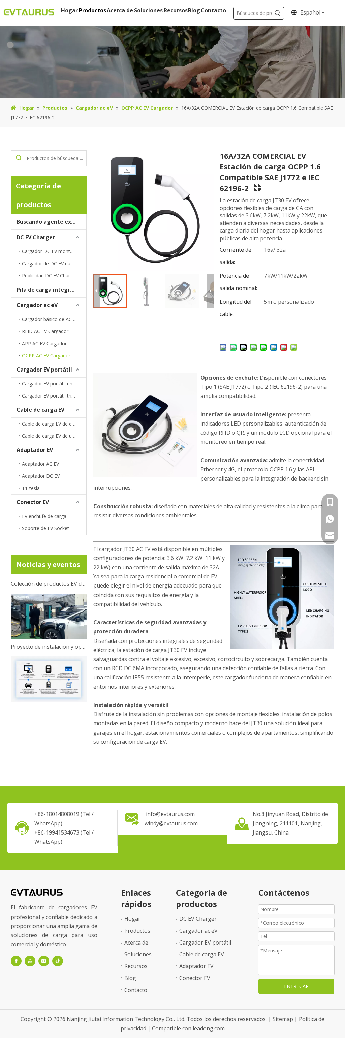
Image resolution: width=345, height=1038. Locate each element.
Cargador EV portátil (44, 369)
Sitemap (283, 1019)
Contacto (135, 990)
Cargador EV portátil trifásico (53, 395)
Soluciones (138, 954)
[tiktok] (57, 961)
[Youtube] (30, 961)
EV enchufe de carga (44, 516)
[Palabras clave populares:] (278, 13)
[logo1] (37, 891)
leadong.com (209, 1028)
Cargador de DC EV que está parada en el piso (54, 263)
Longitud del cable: (235, 308)
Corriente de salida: (235, 256)
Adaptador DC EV (41, 476)
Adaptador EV (35, 450)
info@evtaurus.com (170, 814)
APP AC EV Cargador (44, 343)
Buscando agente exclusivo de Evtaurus (51, 221)
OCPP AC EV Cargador (46, 355)
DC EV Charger (36, 237)
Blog (130, 978)
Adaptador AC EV (40, 464)
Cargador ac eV (37, 305)
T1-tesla (31, 488)
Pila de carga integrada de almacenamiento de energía (51, 289)
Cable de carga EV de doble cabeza (54, 423)
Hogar (132, 918)
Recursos (136, 966)
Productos (137, 930)
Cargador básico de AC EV (50, 319)
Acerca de (136, 942)
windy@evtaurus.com (171, 823)
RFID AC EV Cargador (45, 331)
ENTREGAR (296, 986)
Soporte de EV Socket (45, 528)
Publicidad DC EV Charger (49, 275)
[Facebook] (16, 961)
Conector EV (33, 502)
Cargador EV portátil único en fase (54, 383)
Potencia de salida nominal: (238, 282)
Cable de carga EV (40, 409)
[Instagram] (43, 961)
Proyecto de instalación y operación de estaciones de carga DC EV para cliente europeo (49, 640)
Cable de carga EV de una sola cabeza (54, 436)
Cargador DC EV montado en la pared (54, 251)
